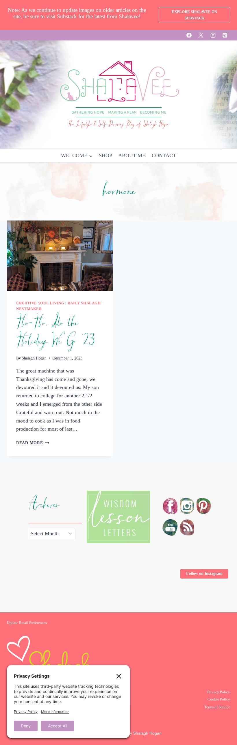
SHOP (105, 155)
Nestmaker (29, 309)
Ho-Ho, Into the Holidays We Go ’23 (55, 332)
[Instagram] (213, 35)
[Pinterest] (225, 35)
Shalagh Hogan (34, 358)
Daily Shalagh (84, 303)
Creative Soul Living (40, 303)
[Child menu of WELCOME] (77, 155)
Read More (32, 442)
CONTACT (164, 155)
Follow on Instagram (204, 573)
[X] (201, 35)
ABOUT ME (131, 155)
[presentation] (60, 255)
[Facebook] (189, 35)
